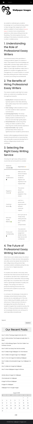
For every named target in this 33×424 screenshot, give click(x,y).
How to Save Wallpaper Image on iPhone (13, 369)
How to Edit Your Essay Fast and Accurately (13, 348)
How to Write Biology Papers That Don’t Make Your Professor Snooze (15, 344)
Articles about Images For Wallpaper (11, 375)
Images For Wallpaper (7, 384)
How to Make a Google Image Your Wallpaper (14, 355)
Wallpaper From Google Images (10, 387)
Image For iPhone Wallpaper (9, 381)
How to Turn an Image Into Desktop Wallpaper (14, 358)
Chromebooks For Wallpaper (9, 378)
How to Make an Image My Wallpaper (12, 366)
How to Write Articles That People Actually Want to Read (15, 339)
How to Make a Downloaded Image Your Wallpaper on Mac (16, 362)
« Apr (16, 415)
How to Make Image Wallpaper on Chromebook (14, 351)
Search (4, 320)
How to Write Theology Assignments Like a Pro (14, 335)
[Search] (31, 2)
